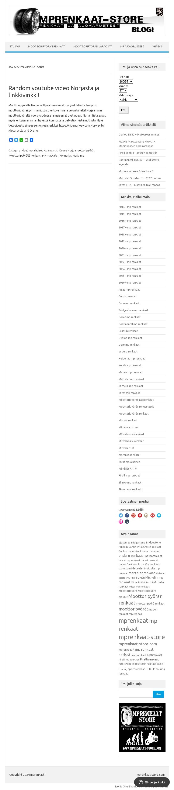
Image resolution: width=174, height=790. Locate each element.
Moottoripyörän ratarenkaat (136, 399)
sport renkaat (136, 668)
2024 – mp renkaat (130, 268)
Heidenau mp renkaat (132, 358)
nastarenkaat (138, 655)
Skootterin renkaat (130, 489)
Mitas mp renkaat (129, 392)
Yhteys (157, 46)
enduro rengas (150, 551)
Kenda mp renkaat (130, 365)
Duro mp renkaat (129, 344)
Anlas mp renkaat (129, 289)
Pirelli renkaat (149, 659)
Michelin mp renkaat (131, 385)
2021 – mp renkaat (130, 255)
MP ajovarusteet (132, 46)
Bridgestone (138, 542)
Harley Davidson (128, 564)
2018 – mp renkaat (130, 234)
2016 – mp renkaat (130, 220)
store (150, 668)
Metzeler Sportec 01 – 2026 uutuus (140, 178)
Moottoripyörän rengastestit (136, 406)
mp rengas (135, 613)
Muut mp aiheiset (32, 150)
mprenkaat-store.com (138, 644)
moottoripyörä (128, 590)
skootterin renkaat (144, 663)
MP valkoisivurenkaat (131, 434)
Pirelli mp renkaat (129, 475)
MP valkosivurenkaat (131, 440)
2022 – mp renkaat (130, 261)
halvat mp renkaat (129, 560)
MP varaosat (126, 447)
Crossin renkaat (128, 330)
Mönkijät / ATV (128, 468)
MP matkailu (50, 155)
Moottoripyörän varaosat (92, 46)
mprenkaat (134, 620)
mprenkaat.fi (126, 649)
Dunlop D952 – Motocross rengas (139, 134)
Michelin (139, 577)
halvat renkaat (149, 560)
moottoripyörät (133, 609)
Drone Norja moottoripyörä (76, 150)
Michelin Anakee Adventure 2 (136, 171)
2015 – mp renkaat (130, 213)
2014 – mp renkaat (130, 206)
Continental (136, 546)
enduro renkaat (128, 351)
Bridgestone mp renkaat (133, 310)
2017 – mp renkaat (130, 227)
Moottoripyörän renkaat (46, 46)
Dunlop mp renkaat (130, 337)
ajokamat (124, 542)
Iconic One (121, 786)
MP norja (65, 155)
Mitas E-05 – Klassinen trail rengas (139, 184)
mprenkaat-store (129, 454)
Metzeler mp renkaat (131, 379)
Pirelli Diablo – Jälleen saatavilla (138, 152)
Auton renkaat (127, 296)
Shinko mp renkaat (130, 482)
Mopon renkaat (128, 420)
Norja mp (78, 155)
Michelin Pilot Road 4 (142, 582)
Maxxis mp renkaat (130, 372)
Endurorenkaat (153, 555)
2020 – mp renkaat (130, 248)
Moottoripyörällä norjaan (24, 155)
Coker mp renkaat (129, 316)
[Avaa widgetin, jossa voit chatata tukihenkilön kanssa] (152, 782)
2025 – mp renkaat (130, 275)
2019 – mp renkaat (130, 241)
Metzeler (137, 568)
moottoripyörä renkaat (150, 603)
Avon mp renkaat (129, 303)
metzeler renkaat (142, 573)
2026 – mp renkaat (130, 282)
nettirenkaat (154, 654)
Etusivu (15, 46)
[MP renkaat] (87, 34)
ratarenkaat (126, 663)
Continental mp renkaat (133, 323)
